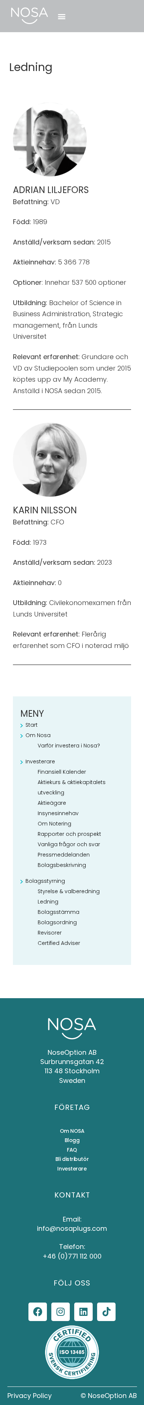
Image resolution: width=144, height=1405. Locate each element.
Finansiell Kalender (62, 772)
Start (31, 725)
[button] (61, 16)
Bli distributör (72, 1159)
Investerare (40, 761)
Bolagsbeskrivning (62, 865)
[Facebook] (37, 1312)
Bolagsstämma (58, 912)
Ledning (48, 901)
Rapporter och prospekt (69, 834)
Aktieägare (52, 803)
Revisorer (50, 932)
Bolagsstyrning (45, 881)
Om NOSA (72, 1131)
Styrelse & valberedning (69, 891)
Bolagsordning (57, 922)
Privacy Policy (29, 1395)
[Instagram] (60, 1312)
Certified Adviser (59, 943)
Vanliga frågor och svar (69, 844)
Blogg (72, 1140)
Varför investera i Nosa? (69, 745)
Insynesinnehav (58, 813)
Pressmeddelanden (64, 854)
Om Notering (54, 823)
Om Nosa (38, 735)
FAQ (72, 1150)
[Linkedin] (83, 1312)
